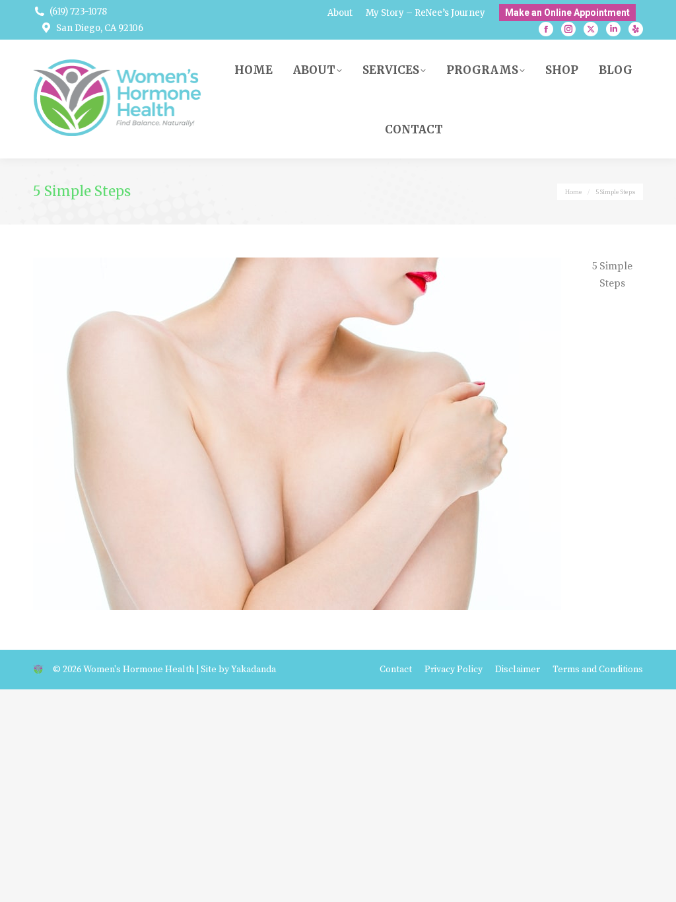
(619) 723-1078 (78, 11)
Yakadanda (253, 670)
